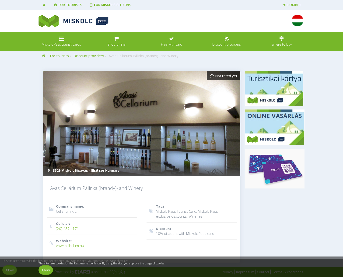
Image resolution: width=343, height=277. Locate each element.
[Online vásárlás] (274, 127)
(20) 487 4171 (67, 226)
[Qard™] (274, 168)
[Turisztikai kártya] (274, 88)
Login (293, 5)
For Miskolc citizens (112, 5)
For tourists (70, 5)
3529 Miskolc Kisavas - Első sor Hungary (85, 170)
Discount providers (89, 55)
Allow (46, 270)
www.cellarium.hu (70, 243)
